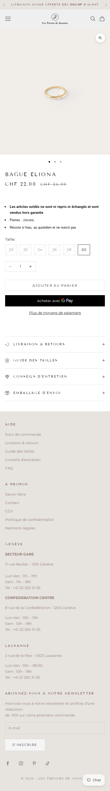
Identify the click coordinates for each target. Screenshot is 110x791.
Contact (12, 502)
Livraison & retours (21, 443)
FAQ (9, 468)
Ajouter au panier (55, 285)
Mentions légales (20, 528)
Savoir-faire (15, 494)
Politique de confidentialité (29, 519)
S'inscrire (25, 745)
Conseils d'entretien (22, 459)
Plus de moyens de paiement (55, 313)
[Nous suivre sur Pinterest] (34, 763)
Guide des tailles (19, 451)
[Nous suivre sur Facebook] (7, 763)
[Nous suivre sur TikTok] (47, 763)
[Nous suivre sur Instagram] (21, 763)
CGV (9, 511)
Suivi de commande (23, 434)
